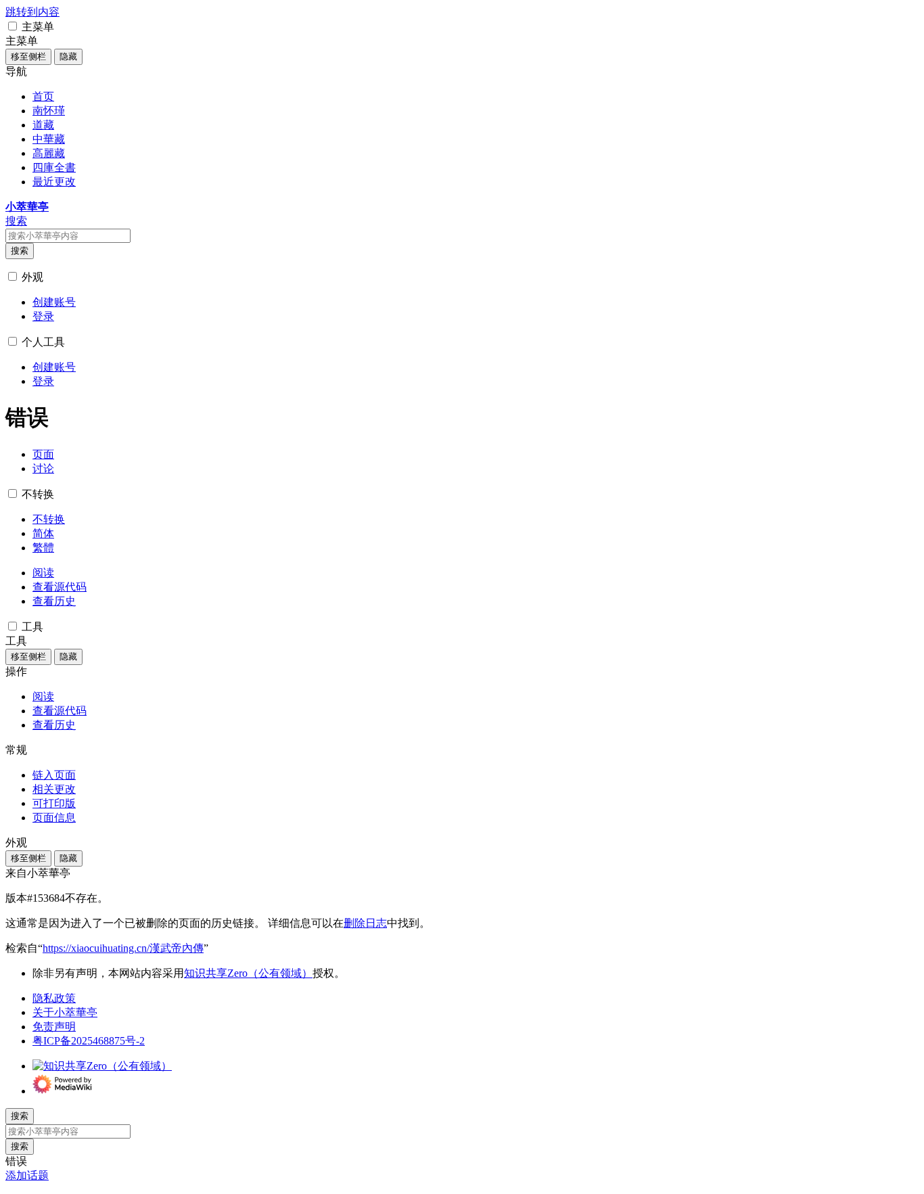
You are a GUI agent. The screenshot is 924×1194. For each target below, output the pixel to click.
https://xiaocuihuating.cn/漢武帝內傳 (123, 948)
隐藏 (68, 56)
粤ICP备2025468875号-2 (88, 1041)
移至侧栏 (28, 56)
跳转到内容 (32, 12)
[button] (12, 26)
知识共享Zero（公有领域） (248, 973)
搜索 (19, 251)
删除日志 (365, 923)
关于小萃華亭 (64, 1012)
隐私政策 (54, 998)
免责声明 (54, 1026)
